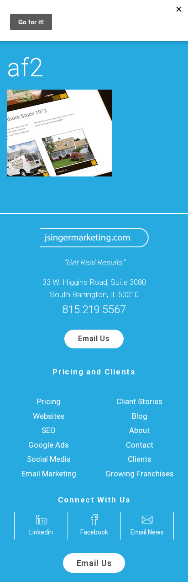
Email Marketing (48, 473)
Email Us (94, 338)
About (139, 430)
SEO (49, 430)
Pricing (49, 401)
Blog (139, 416)
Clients (139, 459)
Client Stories (139, 401)
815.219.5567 (94, 309)
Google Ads (48, 444)
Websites (49, 416)
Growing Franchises (139, 473)
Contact (139, 444)
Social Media (49, 459)
